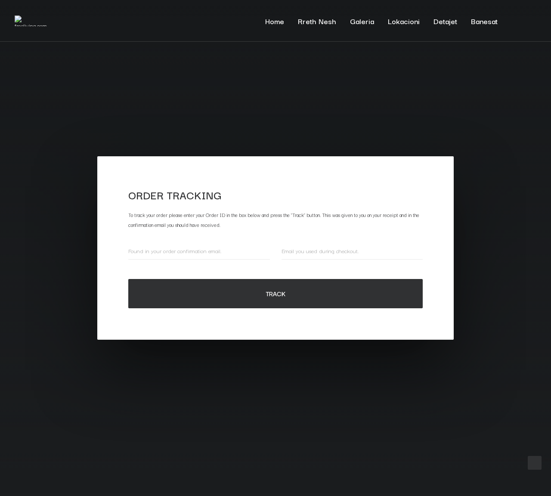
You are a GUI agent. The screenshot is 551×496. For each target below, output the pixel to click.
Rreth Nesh (317, 21)
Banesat (484, 21)
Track (275, 293)
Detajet (445, 21)
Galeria (362, 21)
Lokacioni (404, 21)
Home (274, 21)
